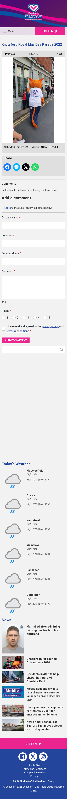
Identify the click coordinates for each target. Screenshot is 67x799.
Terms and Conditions (34, 769)
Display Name (11, 217)
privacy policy (50, 326)
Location (8, 235)
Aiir (35, 790)
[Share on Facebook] (7, 167)
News (6, 620)
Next (57, 54)
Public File (34, 765)
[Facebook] (22, 756)
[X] (33, 756)
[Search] (62, 349)
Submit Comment (15, 340)
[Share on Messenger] (16, 167)
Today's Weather (16, 464)
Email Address (11, 253)
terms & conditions (18, 331)
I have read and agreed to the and (35, 329)
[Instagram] (43, 756)
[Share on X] (26, 167)
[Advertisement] (27, 406)
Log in (7, 207)
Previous (8, 54)
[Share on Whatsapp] (35, 167)
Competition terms (34, 772)
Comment (8, 271)
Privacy (34, 776)
